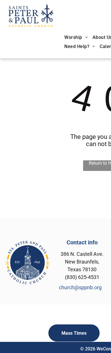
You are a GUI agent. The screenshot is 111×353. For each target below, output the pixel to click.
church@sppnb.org (80, 287)
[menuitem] (76, 37)
